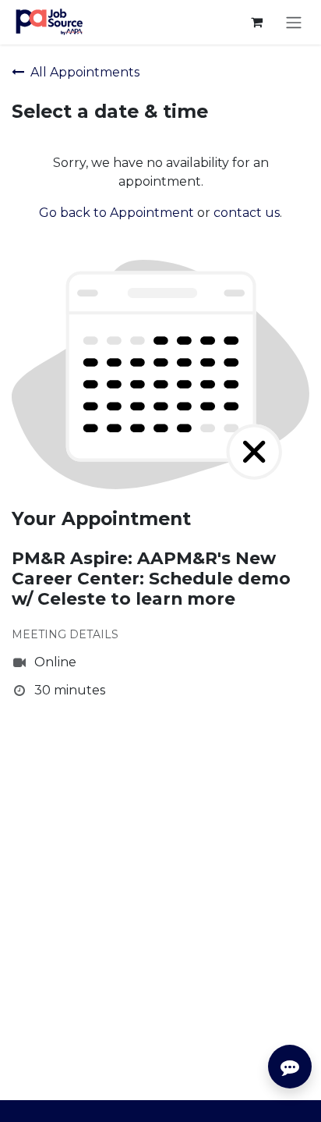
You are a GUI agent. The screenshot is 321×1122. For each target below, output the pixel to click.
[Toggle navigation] (293, 22)
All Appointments (84, 72)
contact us (246, 212)
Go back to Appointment (116, 212)
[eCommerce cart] (256, 21)
